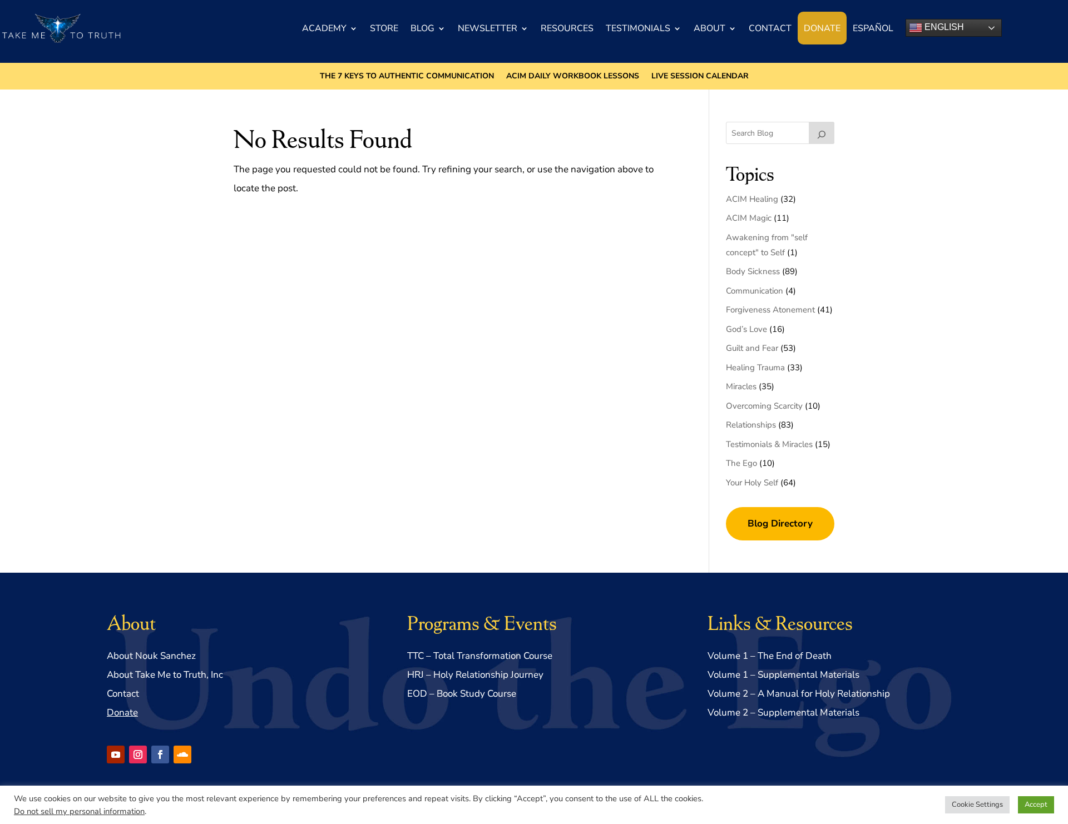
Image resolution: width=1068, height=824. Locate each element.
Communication (754, 290)
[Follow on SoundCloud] (182, 754)
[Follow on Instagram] (138, 754)
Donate (822, 28)
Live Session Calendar (700, 76)
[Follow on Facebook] (160, 754)
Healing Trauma (755, 367)
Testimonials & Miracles (769, 444)
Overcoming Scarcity (764, 405)
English (943, 27)
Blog (422, 28)
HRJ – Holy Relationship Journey (475, 674)
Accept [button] (1036, 805)
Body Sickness (753, 271)
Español (873, 28)
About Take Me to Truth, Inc (165, 674)
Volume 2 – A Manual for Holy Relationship (799, 693)
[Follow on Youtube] (116, 754)
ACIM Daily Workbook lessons (572, 76)
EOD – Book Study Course (461, 693)
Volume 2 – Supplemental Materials (783, 712)
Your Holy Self (752, 482)
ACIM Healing (752, 199)
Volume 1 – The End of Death (770, 655)
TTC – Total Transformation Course (479, 655)
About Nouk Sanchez (151, 655)
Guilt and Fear (752, 348)
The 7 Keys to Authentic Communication (407, 76)
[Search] (821, 133)
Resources (567, 28)
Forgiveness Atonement (770, 309)
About (709, 28)
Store (384, 28)
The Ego (741, 463)
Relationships (751, 424)
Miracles (741, 386)
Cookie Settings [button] (977, 805)
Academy (324, 28)
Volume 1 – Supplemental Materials (783, 674)
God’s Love (746, 329)
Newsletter (487, 28)
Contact (770, 28)
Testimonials (638, 28)
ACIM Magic (749, 218)
